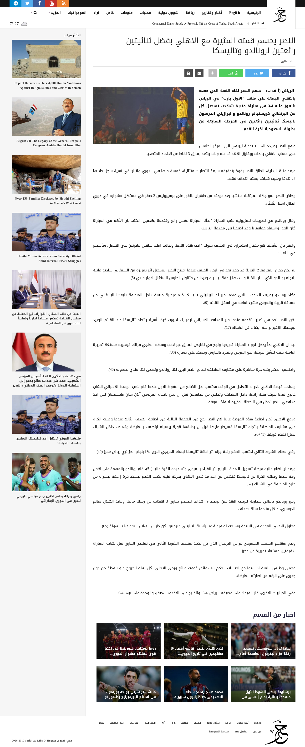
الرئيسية (254, 13)
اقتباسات (134, 723)
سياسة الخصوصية (218, 731)
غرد (256, 73)
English (234, 13)
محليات (145, 13)
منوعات (127, 13)
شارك (283, 73)
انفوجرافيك (77, 13)
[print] (188, 73)
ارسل (230, 73)
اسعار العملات (117, 723)
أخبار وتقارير (212, 13)
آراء (96, 13)
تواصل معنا (240, 731)
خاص (110, 13)
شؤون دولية (168, 13)
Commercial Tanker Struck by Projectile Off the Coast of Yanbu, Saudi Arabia (197, 23)
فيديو (101, 723)
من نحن (257, 731)
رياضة (190, 13)
